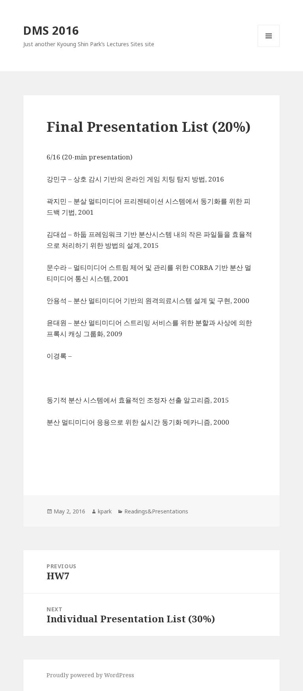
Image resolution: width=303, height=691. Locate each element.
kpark (105, 511)
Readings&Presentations (156, 511)
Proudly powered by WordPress (90, 675)
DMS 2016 (51, 30)
